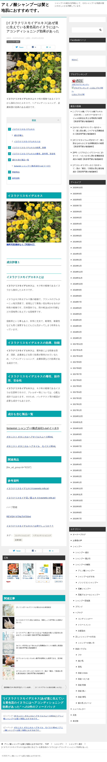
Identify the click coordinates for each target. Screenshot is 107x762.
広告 (74, 715)
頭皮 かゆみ (83, 673)
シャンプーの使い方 (86, 643)
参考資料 (16, 178)
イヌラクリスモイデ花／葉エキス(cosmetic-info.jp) (31, 498)
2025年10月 (78, 187)
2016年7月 (77, 446)
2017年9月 (77, 362)
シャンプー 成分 (13, 42)
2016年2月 (77, 476)
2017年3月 (77, 398)
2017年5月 (77, 386)
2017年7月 (77, 374)
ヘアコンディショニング (42, 535)
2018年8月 (77, 296)
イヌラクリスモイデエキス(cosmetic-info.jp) (28, 488)
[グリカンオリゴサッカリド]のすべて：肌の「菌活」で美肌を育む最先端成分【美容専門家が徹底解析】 (39, 672)
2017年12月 (78, 344)
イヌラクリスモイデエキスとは (27, 141)
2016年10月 (78, 428)
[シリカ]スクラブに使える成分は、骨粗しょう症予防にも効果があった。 (39, 621)
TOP (26, 744)
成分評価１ (18, 135)
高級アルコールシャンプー (89, 595)
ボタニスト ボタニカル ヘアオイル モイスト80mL (31, 446)
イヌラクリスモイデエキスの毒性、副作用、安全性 (33, 154)
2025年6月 (77, 212)
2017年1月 (77, 410)
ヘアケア (79, 613)
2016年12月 (78, 416)
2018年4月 (77, 320)
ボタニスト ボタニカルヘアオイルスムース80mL (30, 437)
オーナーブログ (79, 534)
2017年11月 (77, 350)
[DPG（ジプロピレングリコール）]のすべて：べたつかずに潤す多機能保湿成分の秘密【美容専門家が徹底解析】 (88, 155)
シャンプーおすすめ (86, 577)
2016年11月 (77, 422)
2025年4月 (77, 224)
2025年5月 (77, 218)
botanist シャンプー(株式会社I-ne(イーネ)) (32, 166)
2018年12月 (78, 272)
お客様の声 (77, 540)
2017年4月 (77, 392)
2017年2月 (77, 404)
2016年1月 (77, 482)
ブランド (79, 607)
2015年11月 (77, 494)
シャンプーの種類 (82, 565)
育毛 (80, 667)
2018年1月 (77, 338)
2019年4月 (77, 248)
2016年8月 (77, 440)
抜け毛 (81, 661)
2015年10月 (78, 500)
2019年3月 (77, 254)
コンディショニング (22, 535)
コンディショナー (85, 619)
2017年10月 (78, 356)
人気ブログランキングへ (80, 84)
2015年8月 (77, 512)
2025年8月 (77, 200)
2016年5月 (77, 458)
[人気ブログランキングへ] (77, 81)
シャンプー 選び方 (83, 559)
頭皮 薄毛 (82, 697)
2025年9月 (77, 194)
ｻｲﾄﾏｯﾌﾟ (75, 60)
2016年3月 (77, 470)
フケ (80, 655)
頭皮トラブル (80, 649)
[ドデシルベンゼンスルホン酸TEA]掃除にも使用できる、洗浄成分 (39, 659)
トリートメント (84, 625)
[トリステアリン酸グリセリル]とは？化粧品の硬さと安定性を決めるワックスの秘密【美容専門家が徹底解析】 (39, 634)
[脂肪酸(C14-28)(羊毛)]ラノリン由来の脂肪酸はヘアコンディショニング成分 (19, 687)
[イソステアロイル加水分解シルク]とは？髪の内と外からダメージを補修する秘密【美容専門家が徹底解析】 (51, 687)
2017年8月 (77, 368)
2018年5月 (77, 314)
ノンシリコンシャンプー (88, 582)
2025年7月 (77, 206)
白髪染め (81, 631)
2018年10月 (78, 284)
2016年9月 (77, 434)
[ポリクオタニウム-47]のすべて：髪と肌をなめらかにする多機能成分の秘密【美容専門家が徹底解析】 (88, 143)
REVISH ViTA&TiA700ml (19, 516)
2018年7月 (77, 302)
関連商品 (16, 172)
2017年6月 (77, 380)
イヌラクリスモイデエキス (23, 129)
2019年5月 (77, 242)
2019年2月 (77, 260)
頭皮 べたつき (84, 679)
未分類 (75, 721)
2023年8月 (77, 230)
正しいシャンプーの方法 (85, 637)
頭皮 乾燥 (82, 685)
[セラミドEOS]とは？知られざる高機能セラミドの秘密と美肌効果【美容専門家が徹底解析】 (39, 647)
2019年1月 (77, 266)
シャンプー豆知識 (82, 601)
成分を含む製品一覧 (20, 160)
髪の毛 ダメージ (84, 703)
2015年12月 (78, 488)
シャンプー (77, 546)
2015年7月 (77, 519)
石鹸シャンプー (84, 589)
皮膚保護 (18, 540)
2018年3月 (77, 326)
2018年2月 (77, 332)
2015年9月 (77, 506)
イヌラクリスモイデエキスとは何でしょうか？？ (30, 526)
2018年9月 (77, 290)
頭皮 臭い (82, 691)
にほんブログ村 (78, 94)
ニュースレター (79, 709)
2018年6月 (77, 308)
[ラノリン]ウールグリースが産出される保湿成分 (33, 607)
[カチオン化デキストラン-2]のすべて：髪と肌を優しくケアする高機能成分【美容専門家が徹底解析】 (88, 130)
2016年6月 (77, 452)
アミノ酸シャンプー (86, 571)
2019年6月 (77, 236)
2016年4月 (77, 464)
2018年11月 (77, 278)
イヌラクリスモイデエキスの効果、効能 (29, 148)
